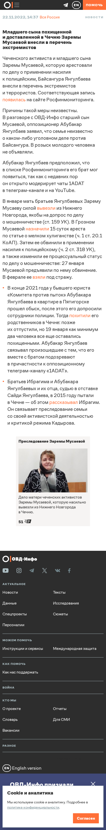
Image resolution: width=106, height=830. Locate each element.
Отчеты (60, 709)
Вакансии (10, 730)
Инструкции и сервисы (22, 648)
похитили (79, 315)
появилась (14, 100)
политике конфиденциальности (33, 807)
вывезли (46, 208)
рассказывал (63, 402)
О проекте (11, 709)
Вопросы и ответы (68, 759)
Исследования (66, 603)
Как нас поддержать (20, 672)
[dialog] (53, 807)
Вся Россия (50, 17)
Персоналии (13, 625)
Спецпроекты (14, 614)
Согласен (86, 818)
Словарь (10, 719)
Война (8, 687)
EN (76, 5)
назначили (37, 229)
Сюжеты (60, 614)
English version (26, 768)
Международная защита (74, 648)
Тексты (59, 592)
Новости (94, 17)
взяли (39, 277)
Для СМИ (61, 719)
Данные (9, 603)
